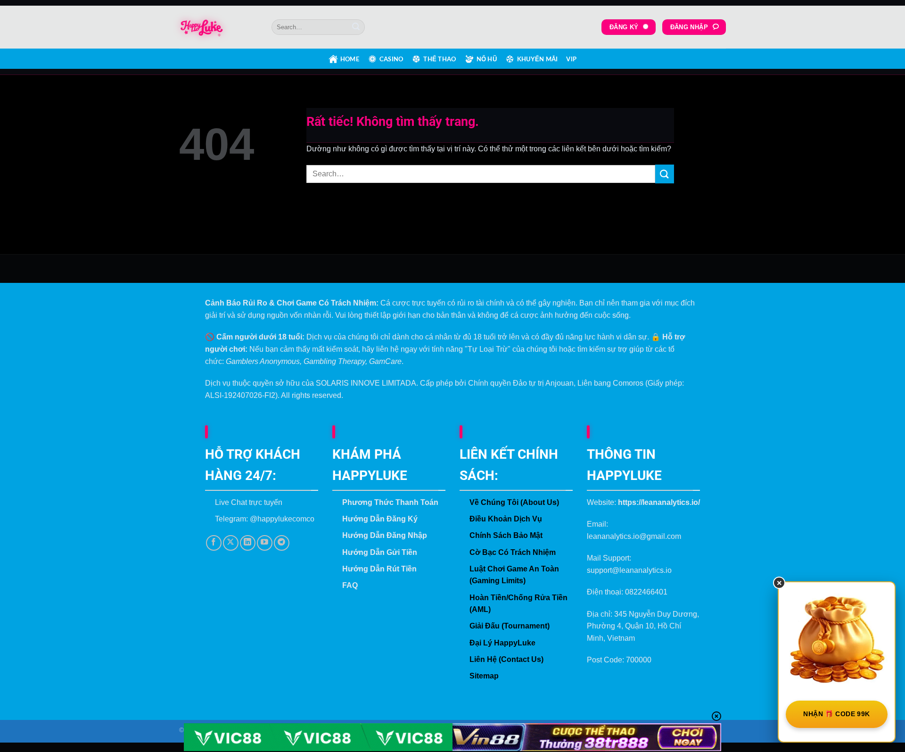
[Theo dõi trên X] (231, 543)
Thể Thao (439, 59)
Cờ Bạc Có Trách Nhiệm (512, 552)
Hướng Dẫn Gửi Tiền (379, 552)
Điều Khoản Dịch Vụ (505, 519)
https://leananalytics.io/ (659, 502)
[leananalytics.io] (218, 27)
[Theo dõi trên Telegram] (281, 543)
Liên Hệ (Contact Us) (506, 659)
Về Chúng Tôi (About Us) (514, 502)
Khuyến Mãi (537, 59)
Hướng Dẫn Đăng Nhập (384, 535)
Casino (391, 59)
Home (349, 59)
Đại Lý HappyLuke (502, 643)
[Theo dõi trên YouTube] (264, 543)
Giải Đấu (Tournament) (509, 626)
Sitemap (484, 676)
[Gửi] (356, 27)
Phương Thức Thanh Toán (390, 502)
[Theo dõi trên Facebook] (214, 543)
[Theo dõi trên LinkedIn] (247, 543)
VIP (571, 59)
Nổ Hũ (487, 59)
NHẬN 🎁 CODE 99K (836, 714)
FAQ (350, 585)
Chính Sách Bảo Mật (506, 535)
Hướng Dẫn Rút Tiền (379, 569)
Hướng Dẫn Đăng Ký (380, 519)
